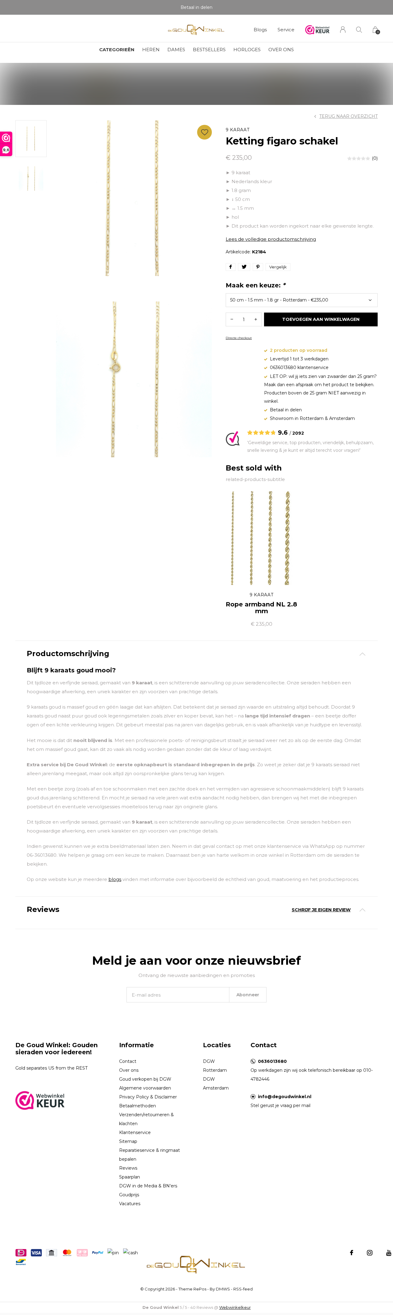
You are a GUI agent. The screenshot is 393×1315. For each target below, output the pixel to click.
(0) (375, 158)
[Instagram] (369, 1252)
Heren (151, 49)
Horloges (247, 49)
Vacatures (129, 1203)
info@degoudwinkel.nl (284, 1096)
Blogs (260, 30)
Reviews (128, 1168)
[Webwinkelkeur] (39, 1100)
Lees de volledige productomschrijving (271, 239)
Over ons (281, 49)
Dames (176, 49)
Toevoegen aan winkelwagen (321, 319)
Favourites (204, 132)
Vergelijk (278, 266)
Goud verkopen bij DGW (145, 1079)
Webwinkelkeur (235, 1307)
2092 (298, 433)
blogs (114, 879)
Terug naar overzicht (348, 116)
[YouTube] (388, 1252)
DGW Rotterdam (215, 1066)
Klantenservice (135, 1132)
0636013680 (272, 1061)
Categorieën (116, 49)
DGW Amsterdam (216, 1083)
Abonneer (247, 995)
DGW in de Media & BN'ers (148, 1186)
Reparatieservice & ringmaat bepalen (149, 1155)
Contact (127, 1061)
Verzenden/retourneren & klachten (146, 1119)
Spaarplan (129, 1177)
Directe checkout (239, 338)
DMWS (223, 1288)
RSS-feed (243, 1288)
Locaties (217, 1045)
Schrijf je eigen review (321, 910)
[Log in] (342, 29)
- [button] (232, 319)
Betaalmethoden (137, 1106)
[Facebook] (351, 1252)
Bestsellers (209, 49)
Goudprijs (129, 1195)
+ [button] (256, 319)
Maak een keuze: (255, 285)
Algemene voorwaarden (145, 1088)
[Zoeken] (359, 29)
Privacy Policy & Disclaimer (148, 1097)
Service (286, 30)
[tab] (196, 654)
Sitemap (128, 1141)
